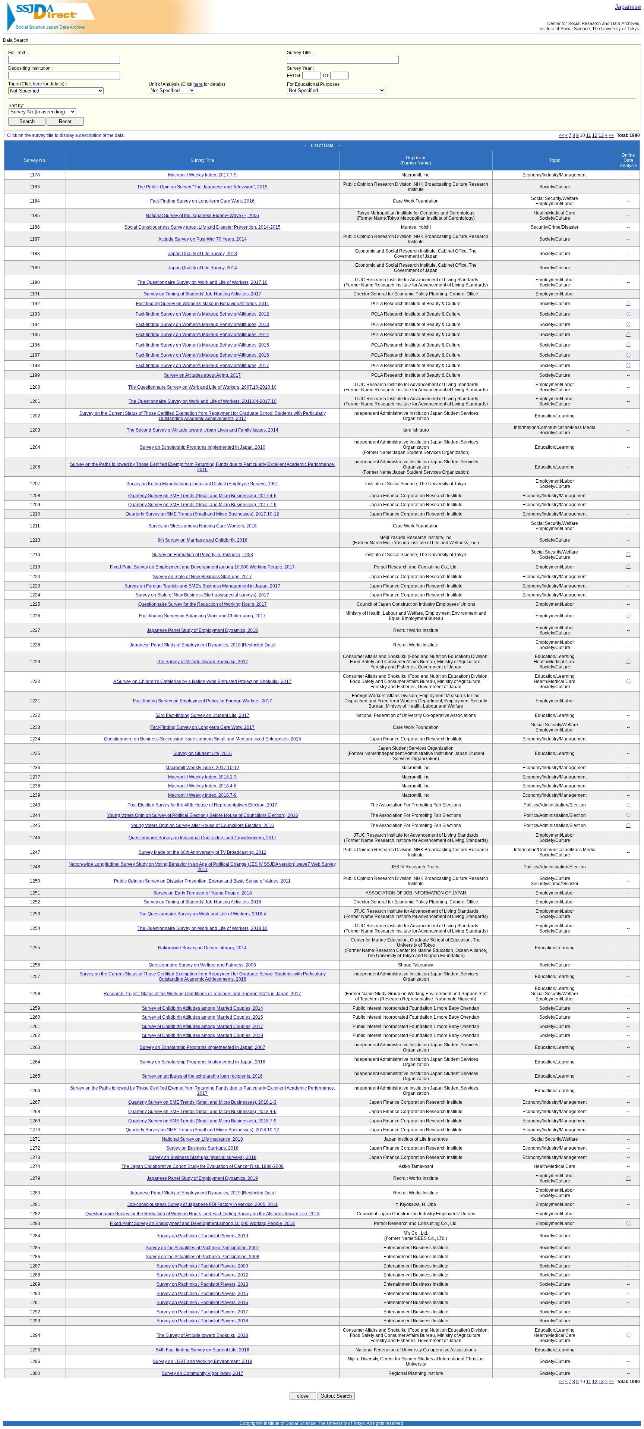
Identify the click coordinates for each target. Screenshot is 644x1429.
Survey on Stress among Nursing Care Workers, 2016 (202, 526)
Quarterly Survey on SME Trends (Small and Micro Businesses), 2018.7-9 (202, 1121)
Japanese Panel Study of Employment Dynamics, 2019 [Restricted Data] (202, 1192)
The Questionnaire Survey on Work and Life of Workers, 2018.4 (202, 913)
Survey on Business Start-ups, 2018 (202, 1148)
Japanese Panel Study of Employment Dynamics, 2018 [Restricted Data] (202, 645)
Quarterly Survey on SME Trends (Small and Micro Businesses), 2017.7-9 (202, 504)
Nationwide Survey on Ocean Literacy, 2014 (202, 947)
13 (601, 135)
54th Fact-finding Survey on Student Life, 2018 (202, 1350)
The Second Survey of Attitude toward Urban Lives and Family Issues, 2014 (202, 430)
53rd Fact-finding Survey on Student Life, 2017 (202, 715)
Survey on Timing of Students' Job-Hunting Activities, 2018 (202, 902)
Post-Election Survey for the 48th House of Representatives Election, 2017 (202, 805)
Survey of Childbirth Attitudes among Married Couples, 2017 (202, 1026)
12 (594, 135)
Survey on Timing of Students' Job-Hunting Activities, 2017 (202, 294)
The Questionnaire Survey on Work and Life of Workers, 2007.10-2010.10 (202, 387)
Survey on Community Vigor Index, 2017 (202, 1373)
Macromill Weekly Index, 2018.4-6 (202, 786)
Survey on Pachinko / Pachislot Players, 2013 (202, 1284)
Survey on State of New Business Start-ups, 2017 (202, 576)
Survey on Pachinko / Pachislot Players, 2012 (202, 1275)
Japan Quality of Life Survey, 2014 (202, 267)
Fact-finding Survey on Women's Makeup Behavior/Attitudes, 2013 (202, 324)
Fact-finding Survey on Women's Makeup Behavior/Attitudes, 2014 (202, 334)
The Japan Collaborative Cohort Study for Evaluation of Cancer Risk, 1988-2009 (202, 1166)
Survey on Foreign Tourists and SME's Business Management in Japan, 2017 (202, 586)
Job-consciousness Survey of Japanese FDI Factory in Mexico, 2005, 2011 (202, 1204)
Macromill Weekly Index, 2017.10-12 (202, 767)
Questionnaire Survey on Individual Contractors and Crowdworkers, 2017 (203, 837)
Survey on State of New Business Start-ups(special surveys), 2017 (202, 595)
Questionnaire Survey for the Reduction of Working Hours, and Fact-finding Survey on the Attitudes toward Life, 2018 (202, 1213)
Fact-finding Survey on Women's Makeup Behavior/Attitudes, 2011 (202, 303)
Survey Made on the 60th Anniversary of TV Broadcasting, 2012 (202, 852)
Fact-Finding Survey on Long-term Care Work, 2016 (202, 201)
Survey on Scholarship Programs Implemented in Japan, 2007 (202, 1047)
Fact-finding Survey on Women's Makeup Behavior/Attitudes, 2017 (202, 365)
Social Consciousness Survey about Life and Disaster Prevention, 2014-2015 (202, 227)
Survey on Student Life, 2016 (202, 753)
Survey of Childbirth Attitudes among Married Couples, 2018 (202, 1035)
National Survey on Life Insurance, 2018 (202, 1139)
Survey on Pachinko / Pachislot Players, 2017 (202, 1311)
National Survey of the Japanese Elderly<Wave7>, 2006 (202, 215)
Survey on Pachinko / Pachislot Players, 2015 (202, 1293)
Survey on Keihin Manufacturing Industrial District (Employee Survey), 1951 (202, 483)
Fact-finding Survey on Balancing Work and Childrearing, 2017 (202, 615)
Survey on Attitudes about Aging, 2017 (202, 375)
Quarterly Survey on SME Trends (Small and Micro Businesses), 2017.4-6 (202, 495)
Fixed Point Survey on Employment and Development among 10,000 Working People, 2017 (202, 567)
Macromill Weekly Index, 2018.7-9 (202, 795)
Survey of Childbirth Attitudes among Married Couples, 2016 (202, 1017)
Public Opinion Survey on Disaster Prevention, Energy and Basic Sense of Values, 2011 (202, 881)
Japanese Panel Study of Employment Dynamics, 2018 (202, 630)
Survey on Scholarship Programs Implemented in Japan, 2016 (202, 1062)
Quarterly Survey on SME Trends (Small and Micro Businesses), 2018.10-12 (202, 1129)
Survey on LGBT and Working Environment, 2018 (202, 1361)
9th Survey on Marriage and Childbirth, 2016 (202, 540)
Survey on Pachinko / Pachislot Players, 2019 (202, 1235)
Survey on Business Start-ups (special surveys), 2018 (202, 1157)
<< (561, 135)
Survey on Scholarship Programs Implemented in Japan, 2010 (202, 447)
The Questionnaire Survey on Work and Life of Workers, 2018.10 (203, 928)
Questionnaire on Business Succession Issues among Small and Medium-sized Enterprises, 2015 (202, 739)
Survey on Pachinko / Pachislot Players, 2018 (202, 1320)
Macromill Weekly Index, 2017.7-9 (202, 175)
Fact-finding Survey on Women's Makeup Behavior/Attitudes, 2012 (202, 314)
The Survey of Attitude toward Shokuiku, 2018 (202, 1335)
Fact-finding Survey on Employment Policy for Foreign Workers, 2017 (202, 700)
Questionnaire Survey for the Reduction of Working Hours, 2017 (202, 604)
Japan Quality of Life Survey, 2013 (202, 253)
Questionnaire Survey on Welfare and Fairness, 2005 (202, 965)
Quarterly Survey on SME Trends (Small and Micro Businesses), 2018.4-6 (202, 1111)
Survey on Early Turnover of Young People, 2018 (202, 893)
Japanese (628, 7)
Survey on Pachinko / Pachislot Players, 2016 (202, 1302)
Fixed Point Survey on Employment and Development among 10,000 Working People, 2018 (202, 1223)
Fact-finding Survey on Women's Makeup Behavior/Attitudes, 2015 (202, 345)
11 (588, 135)
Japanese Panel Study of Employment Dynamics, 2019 (202, 1178)
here (37, 84)
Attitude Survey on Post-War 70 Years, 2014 (202, 239)
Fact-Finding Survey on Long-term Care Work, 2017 (202, 727)
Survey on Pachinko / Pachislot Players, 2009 (202, 1266)
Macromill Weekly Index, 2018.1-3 (202, 777)
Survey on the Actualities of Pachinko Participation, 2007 (202, 1247)
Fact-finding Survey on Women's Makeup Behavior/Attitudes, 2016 (202, 355)
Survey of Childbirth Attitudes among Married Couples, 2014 (202, 1008)
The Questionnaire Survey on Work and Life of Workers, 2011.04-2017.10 (203, 401)
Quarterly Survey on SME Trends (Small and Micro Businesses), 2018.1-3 (202, 1102)
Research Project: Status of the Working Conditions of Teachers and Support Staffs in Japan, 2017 (202, 993)
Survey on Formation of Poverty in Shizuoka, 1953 (202, 554)
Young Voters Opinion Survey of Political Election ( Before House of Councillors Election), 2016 (202, 815)
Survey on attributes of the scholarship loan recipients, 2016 (202, 1076)
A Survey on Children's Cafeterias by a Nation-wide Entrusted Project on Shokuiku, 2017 (202, 681)
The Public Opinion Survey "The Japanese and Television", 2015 (202, 186)
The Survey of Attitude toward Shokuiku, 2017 (202, 661)
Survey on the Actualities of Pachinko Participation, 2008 (202, 1256)
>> (611, 135)
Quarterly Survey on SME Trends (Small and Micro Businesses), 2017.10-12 (202, 514)
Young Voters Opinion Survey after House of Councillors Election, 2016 (202, 825)
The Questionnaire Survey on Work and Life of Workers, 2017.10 (203, 282)
